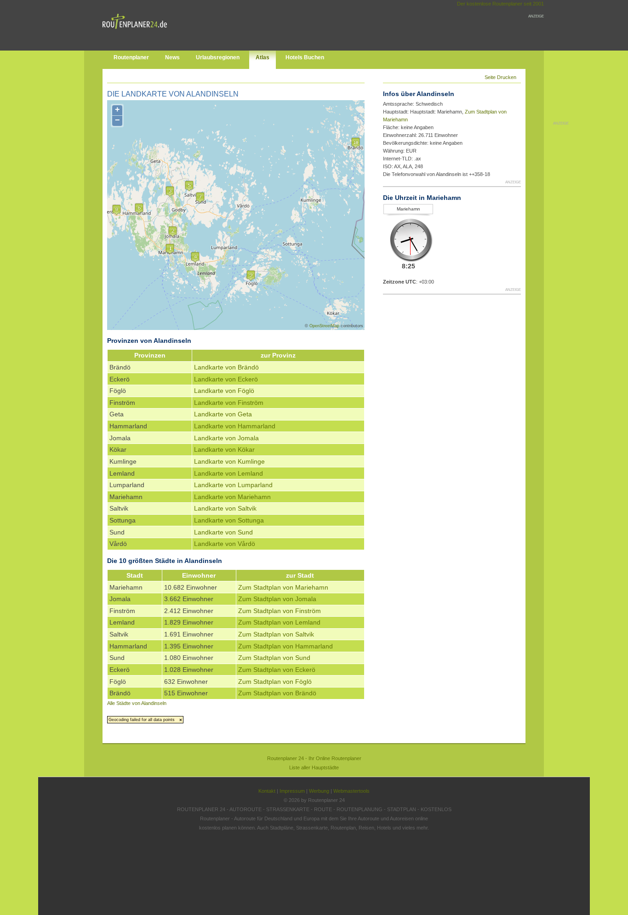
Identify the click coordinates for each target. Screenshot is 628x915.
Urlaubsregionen (218, 57)
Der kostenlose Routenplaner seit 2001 (500, 3)
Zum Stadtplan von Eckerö (276, 669)
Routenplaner (131, 57)
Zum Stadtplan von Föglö (275, 681)
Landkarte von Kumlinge (229, 461)
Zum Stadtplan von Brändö (277, 693)
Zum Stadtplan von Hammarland (285, 646)
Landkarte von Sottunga (229, 520)
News (172, 57)
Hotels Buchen (304, 57)
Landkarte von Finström (228, 402)
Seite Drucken (500, 77)
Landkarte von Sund (223, 532)
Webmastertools (351, 791)
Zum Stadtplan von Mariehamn (283, 587)
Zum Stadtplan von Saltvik (276, 634)
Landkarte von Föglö (224, 390)
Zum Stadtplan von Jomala (277, 598)
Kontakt (266, 791)
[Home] (137, 31)
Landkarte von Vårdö (224, 543)
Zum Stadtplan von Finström (279, 610)
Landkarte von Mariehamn (232, 496)
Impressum (292, 791)
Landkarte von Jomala (226, 438)
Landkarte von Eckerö (226, 379)
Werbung (319, 791)
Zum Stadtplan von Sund (274, 657)
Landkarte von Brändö (226, 367)
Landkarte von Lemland (228, 473)
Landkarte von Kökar (224, 449)
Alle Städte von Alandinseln (136, 703)
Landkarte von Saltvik (225, 508)
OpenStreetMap (324, 326)
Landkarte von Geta (223, 414)
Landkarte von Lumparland (233, 485)
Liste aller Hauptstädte (314, 767)
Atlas (262, 57)
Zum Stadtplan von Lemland (279, 622)
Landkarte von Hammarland (234, 426)
